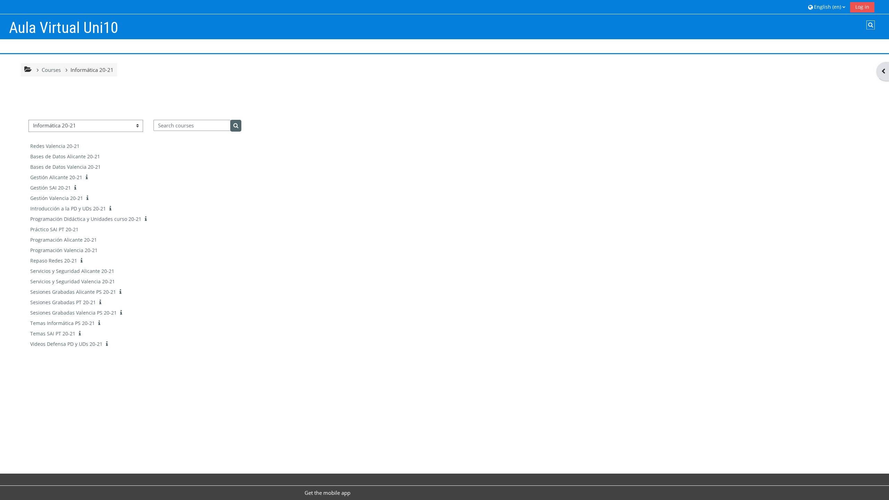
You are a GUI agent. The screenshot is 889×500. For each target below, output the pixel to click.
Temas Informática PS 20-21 (62, 323)
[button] (827, 6)
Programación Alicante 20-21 (63, 239)
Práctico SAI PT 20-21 (54, 229)
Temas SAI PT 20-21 (52, 333)
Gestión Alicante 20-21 (56, 177)
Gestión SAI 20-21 (50, 187)
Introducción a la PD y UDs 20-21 (68, 208)
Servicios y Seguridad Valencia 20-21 (72, 281)
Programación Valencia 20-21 (64, 250)
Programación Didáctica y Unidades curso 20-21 (85, 219)
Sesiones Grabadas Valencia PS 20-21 (73, 312)
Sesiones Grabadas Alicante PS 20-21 (73, 292)
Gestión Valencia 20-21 (56, 198)
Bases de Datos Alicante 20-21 (65, 156)
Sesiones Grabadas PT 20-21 (63, 302)
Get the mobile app (327, 492)
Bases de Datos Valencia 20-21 (65, 167)
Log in (862, 6)
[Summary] (88, 177)
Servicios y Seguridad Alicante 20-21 (72, 271)
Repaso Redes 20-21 (53, 260)
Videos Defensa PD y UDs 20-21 (66, 344)
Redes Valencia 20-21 (55, 146)
